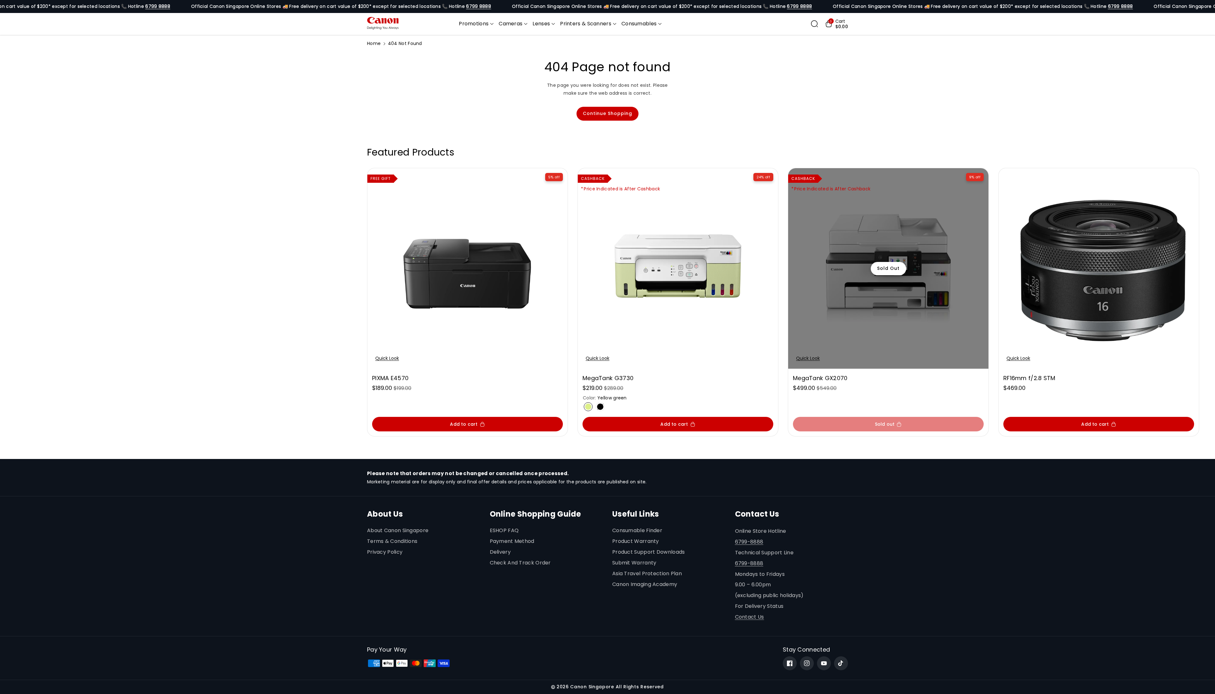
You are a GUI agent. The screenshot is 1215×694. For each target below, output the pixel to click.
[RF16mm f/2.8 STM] (1099, 268)
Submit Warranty (634, 562)
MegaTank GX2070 (820, 378)
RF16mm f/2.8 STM (1029, 378)
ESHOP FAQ (504, 530)
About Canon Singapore (397, 530)
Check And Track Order (520, 562)
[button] (476, 24)
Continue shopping (607, 113)
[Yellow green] (588, 406)
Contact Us (749, 617)
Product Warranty (635, 541)
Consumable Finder (637, 530)
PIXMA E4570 (390, 378)
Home (374, 43)
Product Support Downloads (648, 552)
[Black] (600, 406)
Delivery (500, 552)
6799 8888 (157, 6)
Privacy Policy (384, 552)
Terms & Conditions (392, 541)
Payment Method (512, 541)
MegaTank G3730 (608, 378)
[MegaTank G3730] (678, 268)
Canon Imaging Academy (644, 584)
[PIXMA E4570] (467, 268)
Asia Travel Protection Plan (647, 573)
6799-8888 (749, 541)
